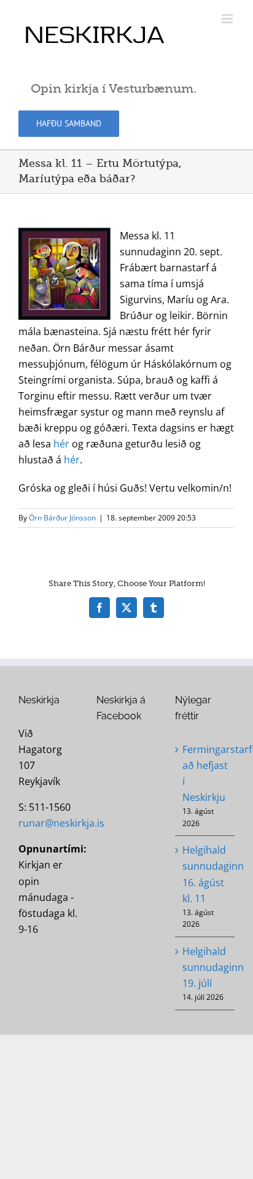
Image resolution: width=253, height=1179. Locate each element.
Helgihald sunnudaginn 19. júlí (205, 967)
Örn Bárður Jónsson (62, 517)
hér (61, 443)
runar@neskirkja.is (61, 823)
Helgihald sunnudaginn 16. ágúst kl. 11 (205, 874)
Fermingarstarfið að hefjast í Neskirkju (205, 773)
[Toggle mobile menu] (228, 18)
